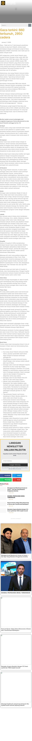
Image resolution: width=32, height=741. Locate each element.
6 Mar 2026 (10, 499)
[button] (16, 9)
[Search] (29, 25)
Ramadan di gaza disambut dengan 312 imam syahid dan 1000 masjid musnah (14, 667)
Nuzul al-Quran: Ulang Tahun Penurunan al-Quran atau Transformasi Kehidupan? (16, 629)
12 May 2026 (11, 492)
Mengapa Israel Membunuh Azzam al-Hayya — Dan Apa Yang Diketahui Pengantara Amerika (17, 489)
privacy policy (23, 467)
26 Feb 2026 (10, 512)
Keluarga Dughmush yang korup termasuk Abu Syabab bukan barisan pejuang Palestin (15, 704)
